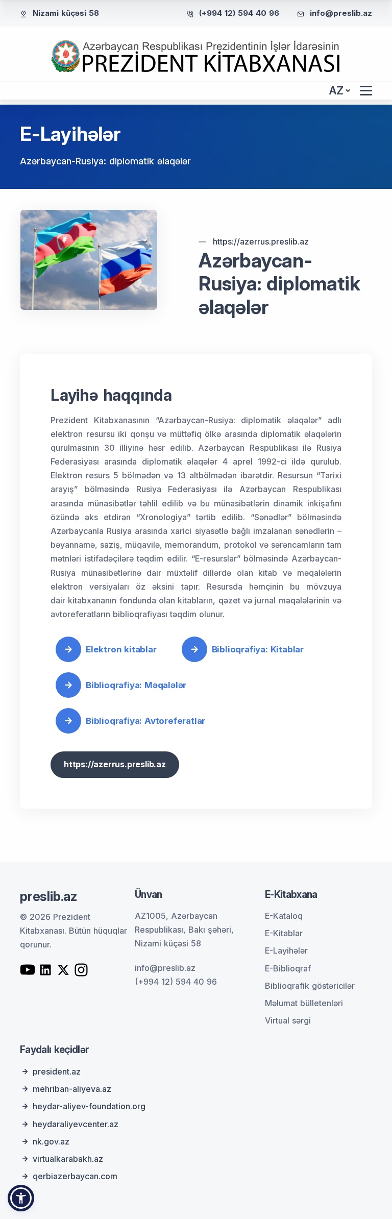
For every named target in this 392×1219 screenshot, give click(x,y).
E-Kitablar (284, 933)
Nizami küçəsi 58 (66, 13)
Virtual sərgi (288, 1020)
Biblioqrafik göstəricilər (310, 986)
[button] (21, 1198)
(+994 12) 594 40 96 (239, 13)
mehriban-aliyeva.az (72, 1089)
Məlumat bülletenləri (304, 1003)
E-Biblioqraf (288, 968)
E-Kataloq (284, 916)
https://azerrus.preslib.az (261, 241)
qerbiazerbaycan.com (75, 1176)
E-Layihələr (286, 950)
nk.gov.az (51, 1141)
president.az (57, 1071)
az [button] (336, 90)
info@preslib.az (341, 13)
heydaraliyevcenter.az (75, 1124)
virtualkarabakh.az (68, 1159)
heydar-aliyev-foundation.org (89, 1106)
